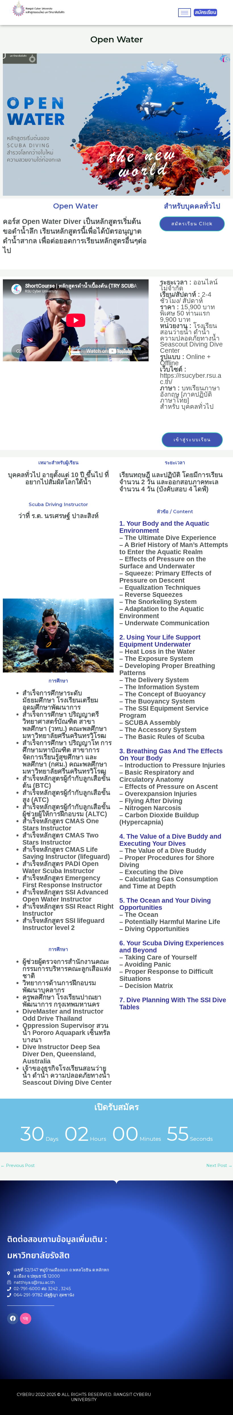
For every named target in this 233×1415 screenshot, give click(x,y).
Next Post (219, 1165)
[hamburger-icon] (184, 12)
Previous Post (18, 1165)
